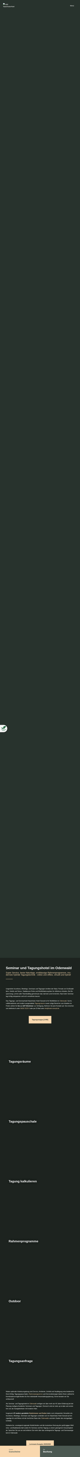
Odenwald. (63, 1001)
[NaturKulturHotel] (11, 6)
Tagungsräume (40, 1003)
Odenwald (32, 1403)
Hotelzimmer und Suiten (38, 1413)
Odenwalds (45, 1418)
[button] (4, 728)
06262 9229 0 (24, 1008)
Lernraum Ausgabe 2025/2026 (40, 1444)
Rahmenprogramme (36, 1394)
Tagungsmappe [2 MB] (40, 1020)
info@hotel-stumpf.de (52, 1008)
